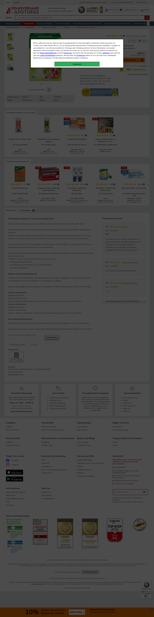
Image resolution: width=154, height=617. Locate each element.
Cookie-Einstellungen (47, 55)
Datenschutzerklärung (48, 53)
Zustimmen (81, 55)
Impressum (68, 53)
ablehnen (106, 53)
